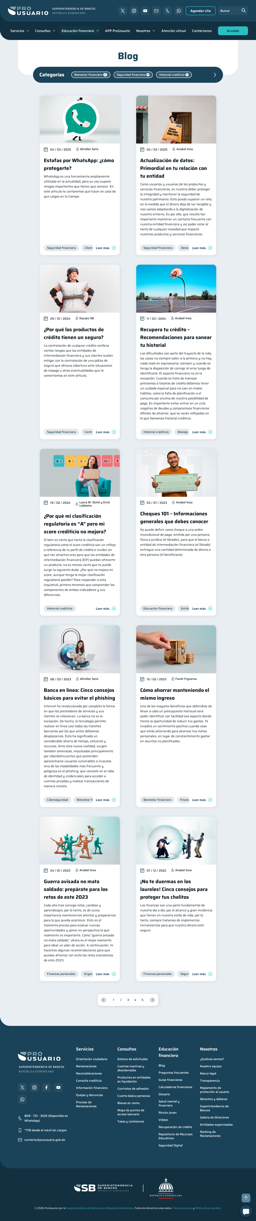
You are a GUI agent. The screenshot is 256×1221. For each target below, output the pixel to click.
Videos (163, 1119)
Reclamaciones (86, 1066)
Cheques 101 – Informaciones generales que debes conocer (174, 517)
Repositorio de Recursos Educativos (176, 1136)
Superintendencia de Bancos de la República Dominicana (99, 1208)
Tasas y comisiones (130, 1121)
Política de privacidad (207, 1208)
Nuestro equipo (211, 1066)
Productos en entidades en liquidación (134, 1079)
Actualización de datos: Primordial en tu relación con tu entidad (173, 168)
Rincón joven (168, 1112)
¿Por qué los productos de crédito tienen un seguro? (74, 333)
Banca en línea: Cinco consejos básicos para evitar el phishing (79, 694)
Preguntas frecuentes (174, 1072)
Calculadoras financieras (175, 1087)
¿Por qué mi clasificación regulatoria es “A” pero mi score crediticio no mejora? (75, 524)
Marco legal (208, 1073)
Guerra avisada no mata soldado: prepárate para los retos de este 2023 (76, 889)
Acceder (232, 31)
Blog (162, 1065)
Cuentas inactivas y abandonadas (131, 1068)
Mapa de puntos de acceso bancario (131, 1112)
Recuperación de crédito (175, 1127)
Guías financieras (170, 1079)
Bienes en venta (128, 1103)
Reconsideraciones (89, 1073)
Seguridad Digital (171, 1145)
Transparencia (210, 1080)
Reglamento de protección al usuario (214, 1089)
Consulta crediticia (89, 1080)
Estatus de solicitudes (132, 1059)
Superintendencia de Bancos (214, 1108)
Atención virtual (173, 30)
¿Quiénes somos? (212, 1059)
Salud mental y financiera (169, 1103)
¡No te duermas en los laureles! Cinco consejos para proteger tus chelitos (174, 889)
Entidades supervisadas (216, 1124)
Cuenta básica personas (133, 1095)
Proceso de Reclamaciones (86, 1104)
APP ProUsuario (117, 30)
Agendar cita (200, 10)
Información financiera (91, 1087)
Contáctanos (202, 30)
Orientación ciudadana (91, 1059)
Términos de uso (182, 1208)
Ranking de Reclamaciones (210, 1133)
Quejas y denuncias (89, 1095)
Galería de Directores (214, 1117)
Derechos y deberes (213, 1099)
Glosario (164, 1094)
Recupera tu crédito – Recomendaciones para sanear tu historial (176, 337)
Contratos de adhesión (133, 1088)
